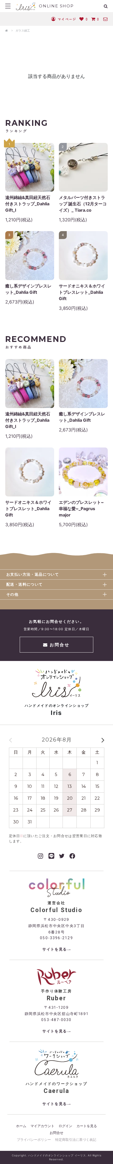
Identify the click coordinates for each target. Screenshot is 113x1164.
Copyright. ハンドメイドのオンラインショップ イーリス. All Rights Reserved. (56, 1157)
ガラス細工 (23, 30)
